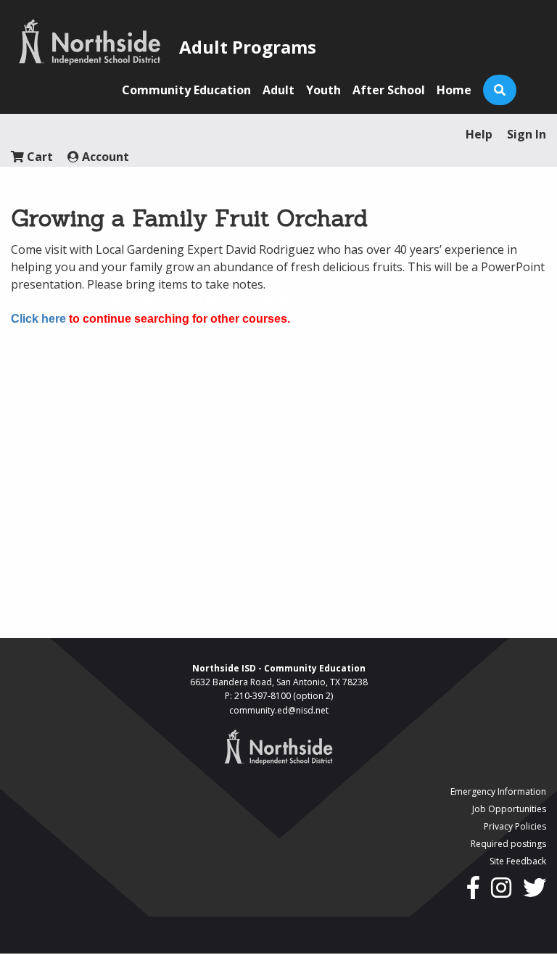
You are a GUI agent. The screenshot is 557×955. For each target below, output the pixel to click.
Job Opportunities (509, 809)
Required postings (508, 844)
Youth (323, 90)
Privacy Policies (515, 826)
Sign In (526, 134)
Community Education (186, 90)
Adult (278, 90)
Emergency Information (498, 791)
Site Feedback (518, 861)
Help (479, 134)
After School (388, 90)
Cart (38, 157)
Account (104, 157)
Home (454, 90)
